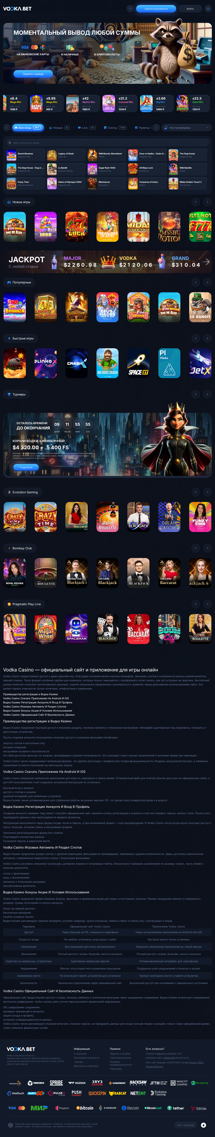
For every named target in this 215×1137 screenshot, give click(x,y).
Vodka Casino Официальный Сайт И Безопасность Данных (39, 714)
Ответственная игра (120, 1057)
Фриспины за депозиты (86, 1066)
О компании (80, 1053)
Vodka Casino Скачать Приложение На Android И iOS (36, 698)
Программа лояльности (86, 1057)
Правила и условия (120, 1053)
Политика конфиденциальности (121, 1063)
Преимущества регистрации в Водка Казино (30, 694)
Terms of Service (154, 1066)
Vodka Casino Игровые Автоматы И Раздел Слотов (34, 706)
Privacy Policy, (196, 1062)
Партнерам (116, 1068)
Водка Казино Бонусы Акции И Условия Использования (37, 710)
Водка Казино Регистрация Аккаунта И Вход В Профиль (37, 702)
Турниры (78, 1061)
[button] (6, 127)
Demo (15, 244)
